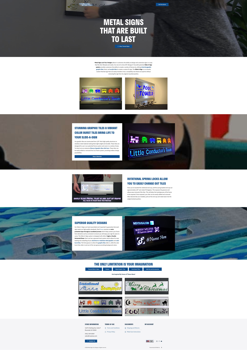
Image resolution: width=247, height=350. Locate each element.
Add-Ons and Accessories (152, 269)
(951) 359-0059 (89, 334)
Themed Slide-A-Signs (93, 269)
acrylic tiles (113, 69)
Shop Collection (97, 156)
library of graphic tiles (96, 148)
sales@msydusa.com (91, 336)
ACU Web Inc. (157, 347)
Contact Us (92, 341)
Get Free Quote (162, 4)
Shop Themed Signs (124, 46)
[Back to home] (85, 4)
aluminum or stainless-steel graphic (102, 240)
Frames (107, 269)
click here (106, 148)
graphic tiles (102, 243)
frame (101, 229)
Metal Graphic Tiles (120, 269)
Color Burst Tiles (135, 269)
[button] (81, 286)
